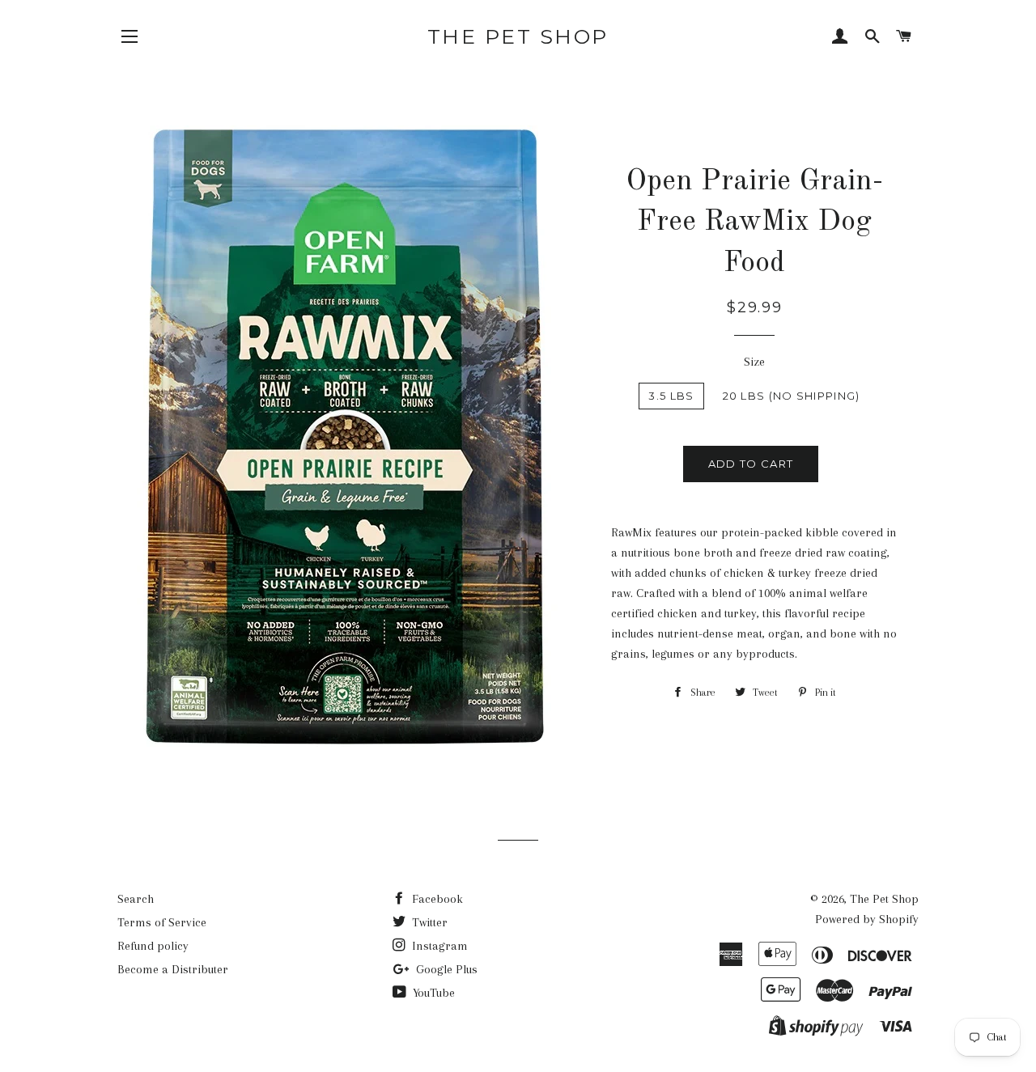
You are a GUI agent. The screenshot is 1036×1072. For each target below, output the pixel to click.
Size (754, 361)
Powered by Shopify (867, 919)
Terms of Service (161, 922)
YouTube (432, 992)
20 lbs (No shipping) (791, 395)
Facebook (436, 899)
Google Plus (445, 969)
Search (135, 899)
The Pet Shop (518, 36)
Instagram (438, 946)
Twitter (428, 922)
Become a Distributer (172, 969)
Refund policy (153, 946)
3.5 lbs (671, 395)
